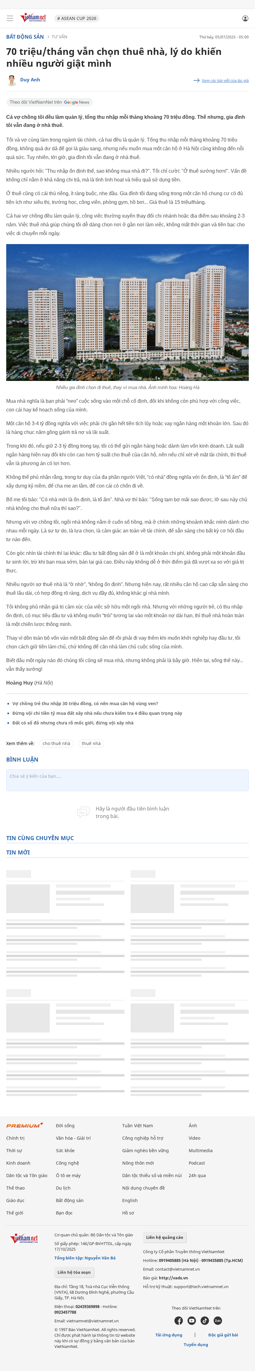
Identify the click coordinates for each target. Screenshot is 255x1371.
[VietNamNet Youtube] (192, 1323)
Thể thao (15, 1188)
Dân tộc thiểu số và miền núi (152, 1175)
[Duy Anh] (11, 80)
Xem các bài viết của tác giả (225, 81)
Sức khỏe (65, 1150)
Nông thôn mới (138, 1163)
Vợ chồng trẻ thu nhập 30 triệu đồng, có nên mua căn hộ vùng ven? (85, 703)
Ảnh (193, 1125)
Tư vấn (59, 37)
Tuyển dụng (196, 1344)
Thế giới (14, 1213)
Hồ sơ (128, 1213)
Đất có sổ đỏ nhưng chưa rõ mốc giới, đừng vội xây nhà (72, 723)
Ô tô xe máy (68, 1175)
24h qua (197, 1175)
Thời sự (14, 1150)
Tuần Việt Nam (137, 1125)
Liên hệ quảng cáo (164, 1237)
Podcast (197, 1163)
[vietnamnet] (33, 22)
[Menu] (10, 18)
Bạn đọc (64, 1213)
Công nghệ (67, 1163)
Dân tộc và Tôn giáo (26, 1175)
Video (194, 1138)
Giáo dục (15, 1200)
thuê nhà (91, 743)
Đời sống (65, 1125)
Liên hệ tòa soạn (74, 1272)
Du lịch (63, 1188)
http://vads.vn (173, 1278)
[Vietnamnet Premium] (25, 1128)
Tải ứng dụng (168, 1335)
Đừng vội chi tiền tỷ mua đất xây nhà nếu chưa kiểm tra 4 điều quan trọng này (97, 713)
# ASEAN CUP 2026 (76, 18)
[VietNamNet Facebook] (178, 1323)
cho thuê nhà (56, 743)
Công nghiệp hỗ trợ (142, 1138)
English (130, 1200)
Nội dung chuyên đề (143, 1188)
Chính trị (15, 1138)
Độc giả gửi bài (223, 1335)
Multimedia (201, 1150)
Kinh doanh (18, 1163)
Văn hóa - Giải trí (73, 1138)
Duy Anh (30, 79)
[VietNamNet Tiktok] (205, 1323)
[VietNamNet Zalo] (218, 1323)
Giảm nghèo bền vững (145, 1150)
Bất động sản (25, 36)
